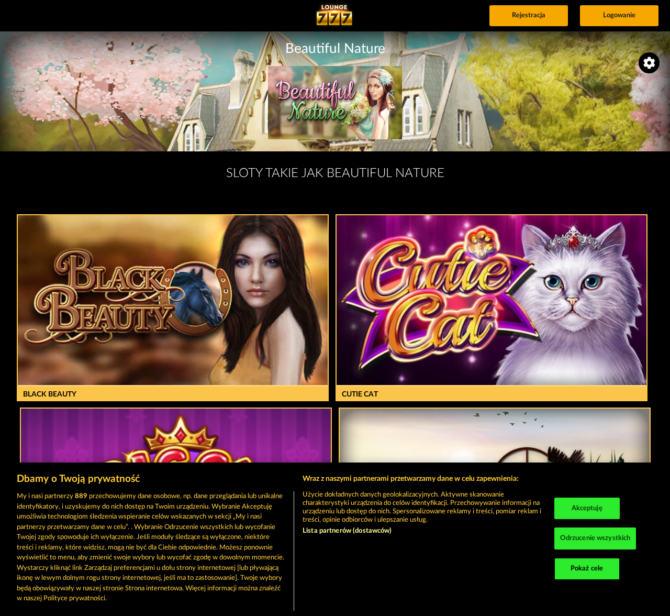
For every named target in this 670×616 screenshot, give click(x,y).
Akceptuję (587, 508)
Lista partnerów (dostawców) (347, 530)
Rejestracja (528, 15)
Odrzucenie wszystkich (595, 538)
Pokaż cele (587, 568)
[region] (335, 539)
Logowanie (619, 15)
